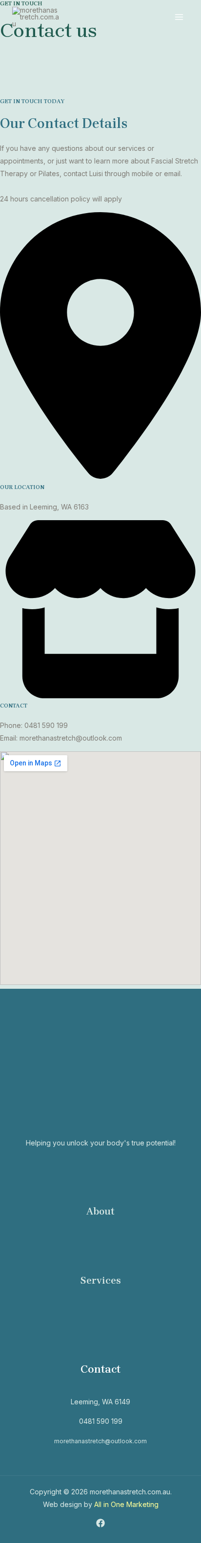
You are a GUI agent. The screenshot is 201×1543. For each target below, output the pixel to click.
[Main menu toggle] (179, 17)
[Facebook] (100, 1523)
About (100, 1211)
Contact (100, 1369)
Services (100, 1280)
